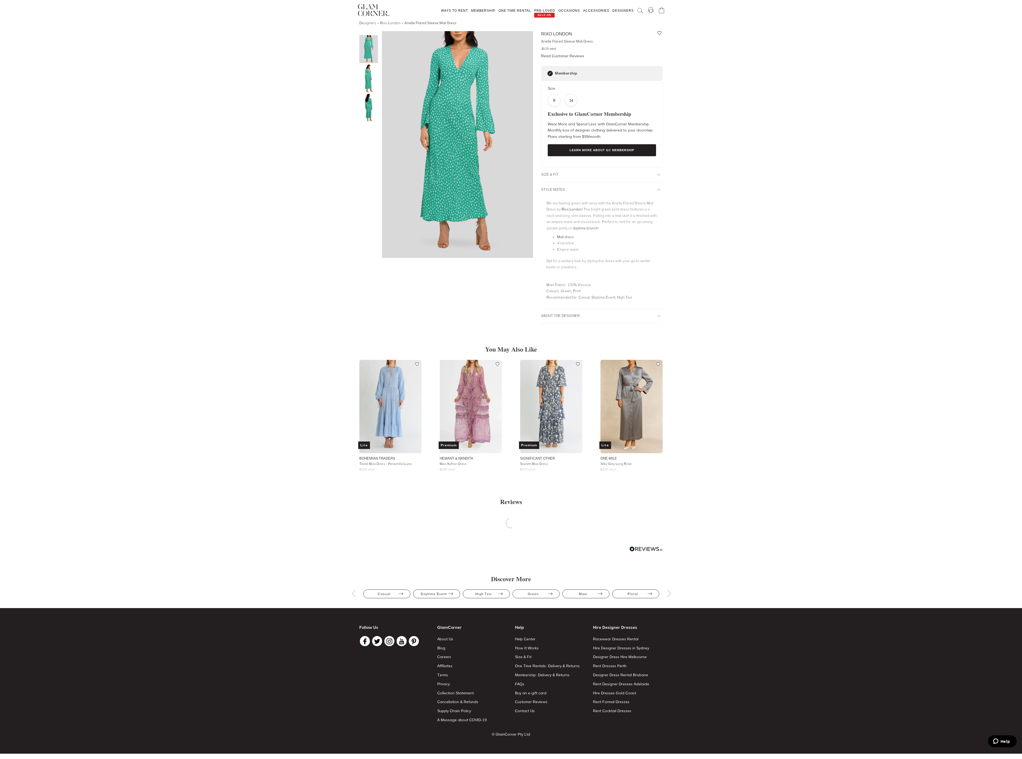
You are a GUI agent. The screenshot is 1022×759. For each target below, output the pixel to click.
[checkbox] (550, 73)
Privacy (443, 684)
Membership (483, 11)
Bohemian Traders (377, 458)
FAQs (519, 684)
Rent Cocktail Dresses (612, 710)
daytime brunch (585, 228)
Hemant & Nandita (456, 458)
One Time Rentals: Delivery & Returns (547, 665)
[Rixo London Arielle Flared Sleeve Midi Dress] (367, 49)
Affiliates (444, 665)
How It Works (527, 648)
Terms (442, 675)
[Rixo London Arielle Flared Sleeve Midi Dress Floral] (367, 108)
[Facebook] (365, 641)
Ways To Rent (454, 11)
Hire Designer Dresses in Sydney (621, 648)
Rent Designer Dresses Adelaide (621, 684)
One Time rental (514, 11)
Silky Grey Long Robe (616, 464)
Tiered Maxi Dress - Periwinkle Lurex (385, 464)
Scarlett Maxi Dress (534, 464)
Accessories (596, 11)
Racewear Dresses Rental (615, 639)
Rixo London (572, 209)
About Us (445, 639)
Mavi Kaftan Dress (453, 464)
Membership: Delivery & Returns (542, 675)
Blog (441, 648)
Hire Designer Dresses (615, 627)
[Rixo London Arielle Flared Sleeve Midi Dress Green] (367, 78)
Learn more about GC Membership (602, 150)
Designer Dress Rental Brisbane (620, 675)
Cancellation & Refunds (457, 701)
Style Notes (553, 189)
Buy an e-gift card (530, 693)
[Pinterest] (414, 641)
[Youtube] (402, 641)
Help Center (525, 639)
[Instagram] (389, 641)
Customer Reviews (531, 701)
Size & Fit (549, 174)
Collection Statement (455, 693)
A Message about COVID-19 (462, 719)
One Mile (608, 458)
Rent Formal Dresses (611, 701)
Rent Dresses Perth (610, 665)
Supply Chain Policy (454, 710)
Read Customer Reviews (562, 55)
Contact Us (525, 710)
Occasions (569, 11)
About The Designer (560, 316)
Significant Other (537, 458)
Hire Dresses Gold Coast (614, 693)
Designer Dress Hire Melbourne (620, 656)
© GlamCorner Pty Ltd (511, 734)
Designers (623, 11)
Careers (444, 656)
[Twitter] (377, 641)
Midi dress (565, 237)
